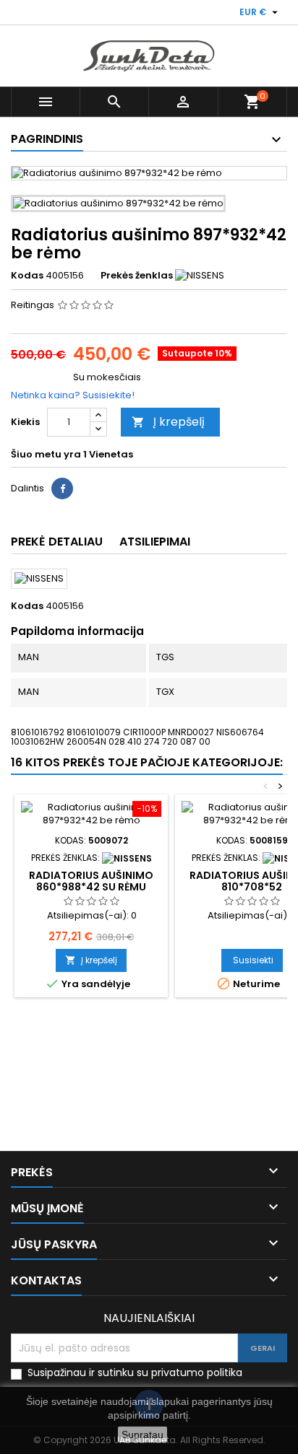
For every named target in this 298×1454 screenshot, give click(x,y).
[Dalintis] (62, 488)
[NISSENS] (199, 275)
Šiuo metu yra (46, 454)
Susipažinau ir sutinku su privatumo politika (134, 1373)
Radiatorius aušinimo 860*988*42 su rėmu (91, 881)
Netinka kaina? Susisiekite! (73, 395)
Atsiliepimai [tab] (154, 541)
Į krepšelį (168, 421)
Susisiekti (253, 960)
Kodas (27, 275)
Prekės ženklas (137, 275)
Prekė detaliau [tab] (57, 541)
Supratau (142, 1434)
